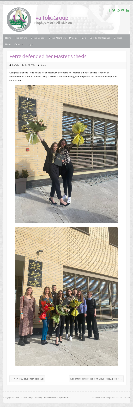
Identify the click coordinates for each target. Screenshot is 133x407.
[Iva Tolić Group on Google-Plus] (118, 10)
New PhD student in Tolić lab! (27, 378)
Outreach (19, 44)
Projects (73, 38)
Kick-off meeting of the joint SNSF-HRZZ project (96, 378)
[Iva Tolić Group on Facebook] (109, 10)
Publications (21, 38)
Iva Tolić (15, 65)
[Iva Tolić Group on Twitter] (114, 10)
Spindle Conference (100, 38)
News (8, 44)
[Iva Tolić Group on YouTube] (123, 10)
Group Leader (38, 38)
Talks (83, 38)
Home (8, 38)
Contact (118, 38)
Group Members (57, 38)
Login (30, 44)
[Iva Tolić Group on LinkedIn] (127, 10)
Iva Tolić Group (51, 17)
